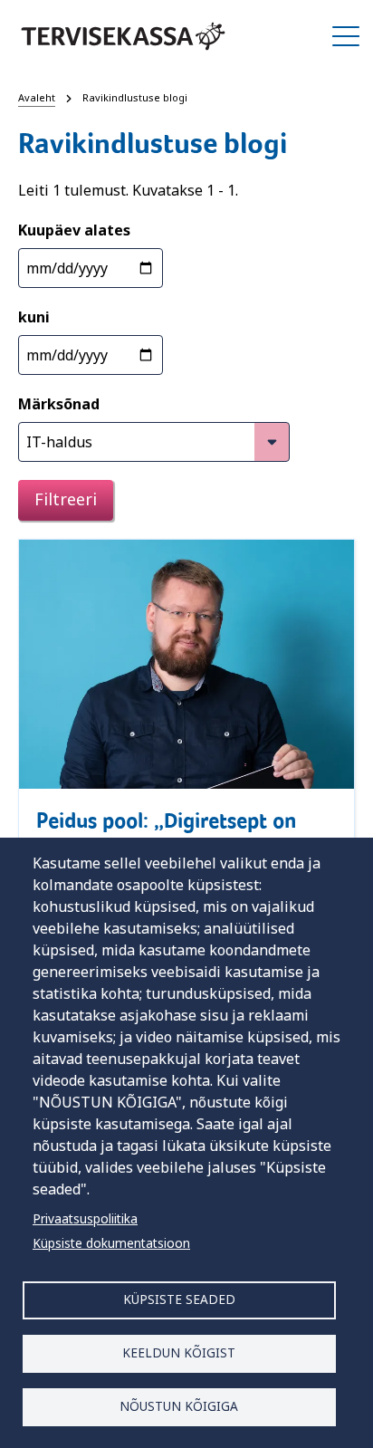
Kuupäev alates (74, 230)
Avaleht (36, 97)
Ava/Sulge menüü (346, 36)
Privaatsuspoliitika (85, 1218)
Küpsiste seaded (179, 1299)
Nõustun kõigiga (179, 1405)
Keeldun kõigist (178, 1352)
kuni (34, 317)
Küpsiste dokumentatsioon (111, 1242)
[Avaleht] (123, 36)
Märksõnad (59, 404)
